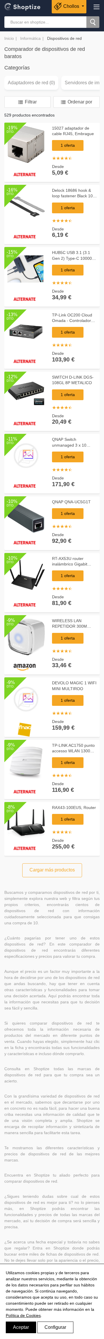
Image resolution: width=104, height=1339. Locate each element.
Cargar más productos (52, 869)
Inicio (9, 38)
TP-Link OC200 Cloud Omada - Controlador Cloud (72, 321)
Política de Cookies (23, 1315)
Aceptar (21, 1327)
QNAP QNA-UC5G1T (71, 502)
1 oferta (68, 145)
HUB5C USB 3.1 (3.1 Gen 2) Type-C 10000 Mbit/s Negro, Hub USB (73, 258)
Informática (30, 38)
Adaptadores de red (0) (31, 82)
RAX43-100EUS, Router (74, 807)
